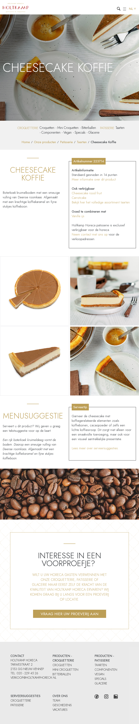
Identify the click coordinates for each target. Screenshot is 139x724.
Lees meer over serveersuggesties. (95, 448)
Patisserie (66, 142)
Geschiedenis (62, 705)
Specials (80, 132)
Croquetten (46, 127)
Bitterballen (89, 127)
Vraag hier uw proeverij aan (69, 614)
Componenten (50, 132)
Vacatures (60, 710)
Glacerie (93, 132)
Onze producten (45, 142)
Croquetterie (21, 700)
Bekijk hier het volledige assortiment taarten (101, 202)
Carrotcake (79, 197)
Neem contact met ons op (90, 234)
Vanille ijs (78, 216)
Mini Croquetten (67, 127)
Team (56, 700)
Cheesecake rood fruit (87, 193)
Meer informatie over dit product (94, 179)
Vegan (67, 132)
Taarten (119, 127)
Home (26, 142)
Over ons (60, 696)
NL (132, 8)
